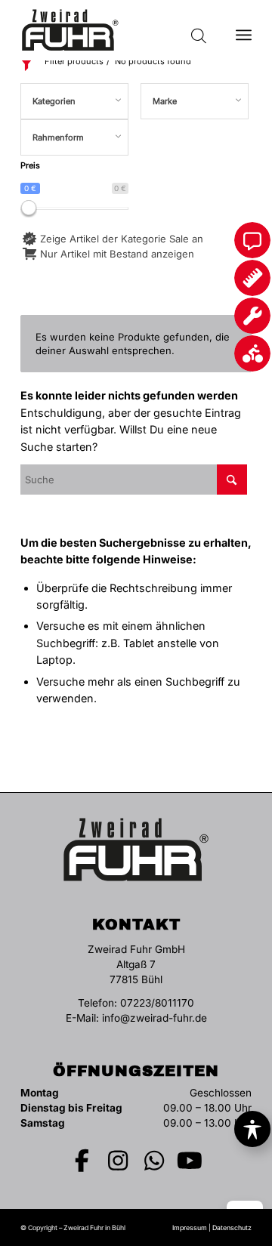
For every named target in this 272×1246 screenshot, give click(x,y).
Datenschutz (232, 1227)
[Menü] (244, 30)
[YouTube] (190, 1160)
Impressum (189, 1227)
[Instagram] (118, 1160)
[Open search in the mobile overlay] (198, 30)
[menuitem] (244, 30)
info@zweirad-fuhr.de (154, 1018)
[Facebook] (82, 1160)
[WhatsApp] (154, 1160)
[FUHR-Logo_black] (113, 30)
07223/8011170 (157, 1003)
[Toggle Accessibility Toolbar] (252, 1129)
